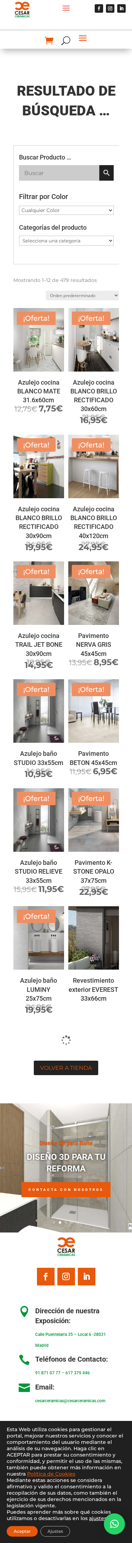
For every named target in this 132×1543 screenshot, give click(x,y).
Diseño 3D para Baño (66, 1143)
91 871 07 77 (48, 1372)
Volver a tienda (66, 1068)
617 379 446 (77, 1372)
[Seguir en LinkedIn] (121, 8)
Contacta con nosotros (66, 1190)
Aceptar (22, 1531)
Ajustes (55, 1531)
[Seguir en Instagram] (110, 8)
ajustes (98, 1518)
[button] (114, 1524)
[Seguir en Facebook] (99, 8)
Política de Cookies (51, 1474)
